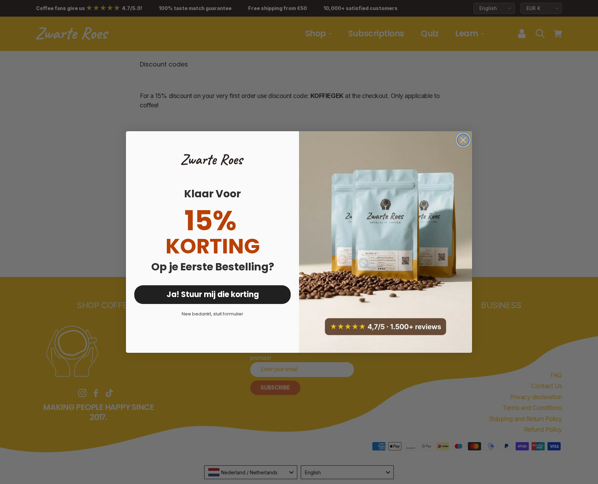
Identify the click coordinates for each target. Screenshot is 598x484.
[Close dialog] (463, 140)
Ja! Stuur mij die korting (212, 294)
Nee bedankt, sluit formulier (212, 314)
